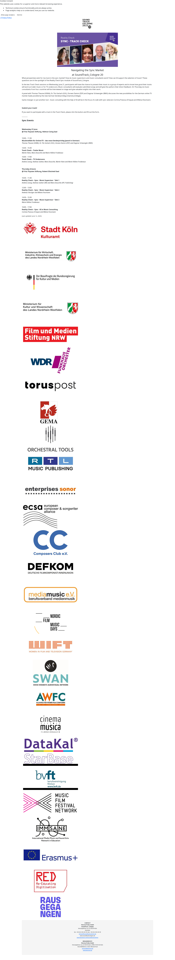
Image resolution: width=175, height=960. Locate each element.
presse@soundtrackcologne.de (87, 934)
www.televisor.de (87, 950)
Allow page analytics (8, 15)
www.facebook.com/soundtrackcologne (87, 937)
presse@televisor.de (87, 948)
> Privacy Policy (6, 18)
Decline (19, 15)
